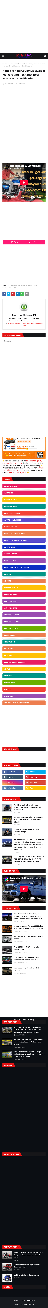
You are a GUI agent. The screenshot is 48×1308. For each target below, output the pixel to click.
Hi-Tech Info (30, 1304)
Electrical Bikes (12, 615)
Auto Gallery (11, 527)
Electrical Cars (12, 621)
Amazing (9, 493)
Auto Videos (22, 285)
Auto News (10, 547)
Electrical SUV (11, 628)
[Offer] (24, 458)
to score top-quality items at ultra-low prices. (22, 462)
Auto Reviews (12, 285)
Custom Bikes (11, 601)
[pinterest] (35, 777)
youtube (22, 323)
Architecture (11, 506)
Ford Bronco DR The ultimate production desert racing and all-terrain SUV (27, 807)
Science (8, 676)
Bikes (30, 285)
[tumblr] (12, 777)
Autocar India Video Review (17, 567)
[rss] (35, 788)
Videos (8, 689)
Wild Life (9, 696)
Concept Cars (11, 594)
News (7, 669)
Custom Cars (11, 608)
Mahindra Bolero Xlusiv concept (27, 1275)
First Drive (10, 635)
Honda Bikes (6, 287)
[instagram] (12, 782)
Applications (11, 500)
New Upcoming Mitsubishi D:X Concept (26, 969)
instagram (29, 323)
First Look (10, 642)
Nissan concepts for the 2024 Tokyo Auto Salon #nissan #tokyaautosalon (29, 927)
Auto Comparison (13, 520)
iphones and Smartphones (17, 703)
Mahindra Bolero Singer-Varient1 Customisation (27, 1265)
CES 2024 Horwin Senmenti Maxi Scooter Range (27, 830)
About (23, 1301)
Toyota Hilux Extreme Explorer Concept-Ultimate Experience (26, 958)
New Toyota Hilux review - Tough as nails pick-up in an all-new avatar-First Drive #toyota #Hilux (29, 1054)
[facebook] (12, 772)
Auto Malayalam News (15, 533)
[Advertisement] (24, 26)
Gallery (35, 285)
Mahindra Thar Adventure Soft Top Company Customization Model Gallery (28, 1254)
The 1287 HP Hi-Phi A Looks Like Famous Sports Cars (26, 948)
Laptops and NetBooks (15, 662)
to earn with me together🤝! (18, 472)
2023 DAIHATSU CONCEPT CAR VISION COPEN (28, 937)
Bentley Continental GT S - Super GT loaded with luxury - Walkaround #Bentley (29, 819)
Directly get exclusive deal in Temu (23, 469)
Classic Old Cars (12, 588)
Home (4, 64)
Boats (8, 581)
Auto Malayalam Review (16, 540)
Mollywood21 (9, 83)
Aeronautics (11, 486)
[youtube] (35, 782)
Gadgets (9, 649)
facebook (11, 323)
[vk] (12, 788)
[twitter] (35, 772)
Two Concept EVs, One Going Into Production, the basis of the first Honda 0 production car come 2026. (28, 916)
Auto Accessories (13, 513)
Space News (10, 682)
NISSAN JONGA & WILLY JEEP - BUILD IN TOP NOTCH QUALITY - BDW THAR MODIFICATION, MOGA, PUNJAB (29, 859)
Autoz (8, 574)
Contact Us (31, 1301)
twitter (17, 323)
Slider (10, 64)
